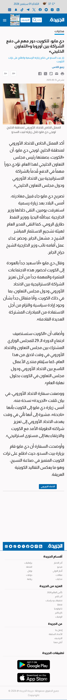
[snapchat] (15, 9)
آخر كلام (58, 596)
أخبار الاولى (57, 571)
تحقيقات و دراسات (54, 600)
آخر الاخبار (58, 563)
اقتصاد (29, 567)
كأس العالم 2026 (54, 592)
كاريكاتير (58, 612)
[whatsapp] (9, 9)
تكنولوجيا (58, 608)
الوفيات (58, 617)
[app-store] (33, 675)
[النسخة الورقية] (15, 19)
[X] (34, 9)
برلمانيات (28, 563)
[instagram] (52, 9)
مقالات (59, 575)
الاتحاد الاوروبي (48, 486)
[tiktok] (22, 9)
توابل (29, 571)
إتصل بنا (58, 630)
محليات (59, 579)
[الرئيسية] (56, 19)
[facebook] (40, 9)
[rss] (58, 9)
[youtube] (46, 9)
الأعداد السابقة (55, 634)
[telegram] (28, 9)
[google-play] (33, 662)
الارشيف (25, 20)
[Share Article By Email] (56, 73)
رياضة (29, 579)
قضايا (59, 604)
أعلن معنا (58, 642)
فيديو (59, 567)
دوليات (29, 575)
